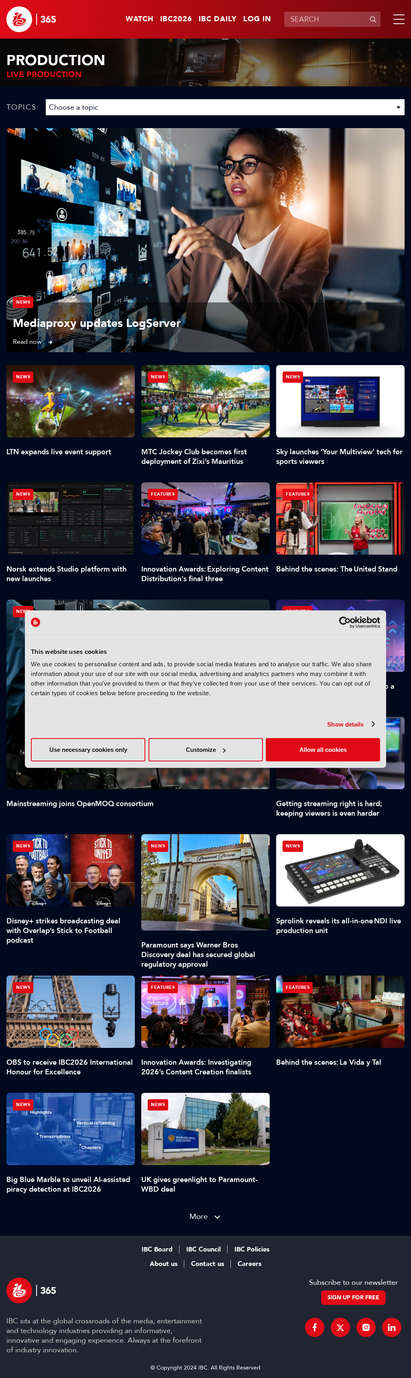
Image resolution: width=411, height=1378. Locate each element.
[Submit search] (372, 19)
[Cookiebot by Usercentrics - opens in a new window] (345, 622)
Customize (201, 749)
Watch (140, 19)
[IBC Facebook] (314, 1327)
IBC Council (203, 1249)
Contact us (207, 1264)
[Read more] (205, 240)
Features (163, 494)
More (198, 1216)
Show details (345, 724)
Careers (249, 1264)
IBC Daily (218, 19)
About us (163, 1264)
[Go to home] (31, 19)
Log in (257, 19)
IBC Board (157, 1249)
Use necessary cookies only (88, 749)
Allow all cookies (323, 749)
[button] (397, 19)
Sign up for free (353, 1297)
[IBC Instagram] (366, 1327)
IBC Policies (251, 1249)
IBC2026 (176, 19)
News (23, 302)
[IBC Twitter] (340, 1327)
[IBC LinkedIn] (391, 1327)
